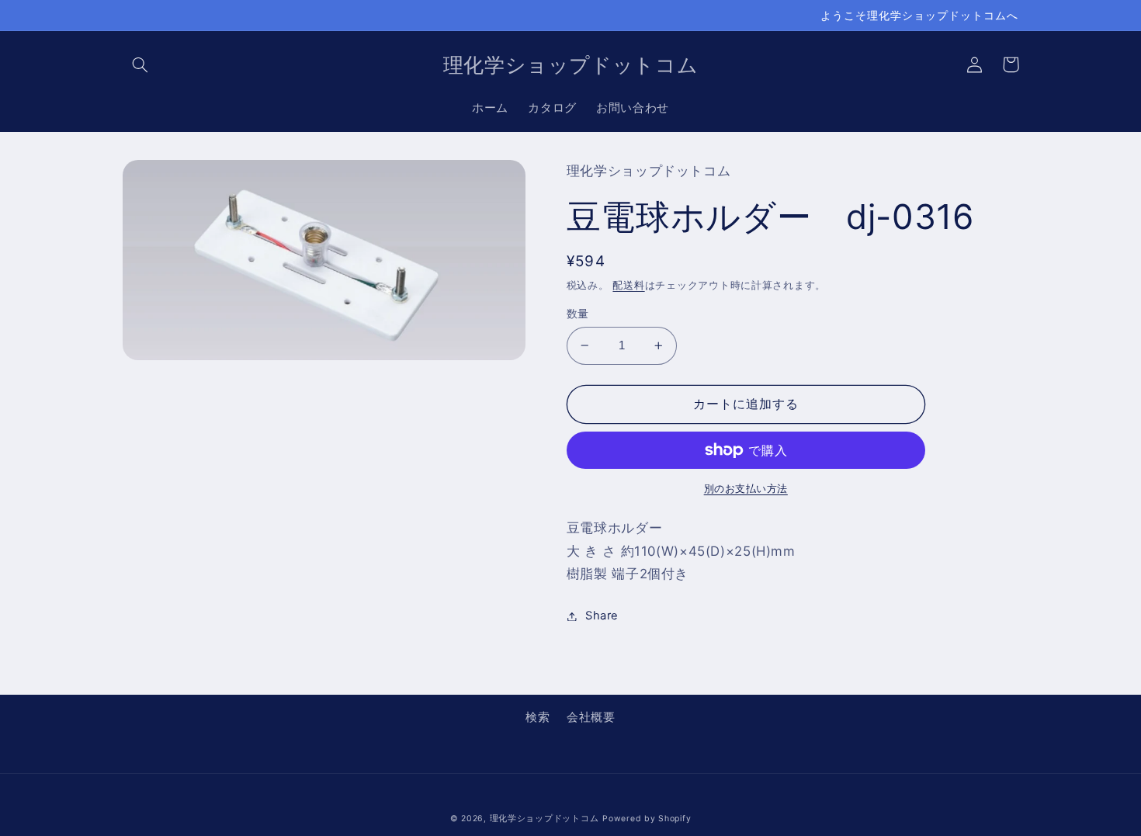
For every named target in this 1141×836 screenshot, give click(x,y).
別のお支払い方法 (746, 488)
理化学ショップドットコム (544, 818)
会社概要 (591, 717)
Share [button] (602, 616)
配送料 (628, 285)
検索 (537, 717)
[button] (140, 64)
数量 (578, 313)
